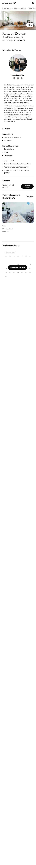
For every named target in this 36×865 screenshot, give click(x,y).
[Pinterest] (18, 78)
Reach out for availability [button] (18, 267)
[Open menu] (3, 3)
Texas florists (23, 8)
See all (29, 196)
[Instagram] (14, 78)
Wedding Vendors (6, 8)
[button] (30, 25)
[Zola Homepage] (10, 3)
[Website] (22, 78)
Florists (15, 8)
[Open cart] (33, 3)
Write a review (19, 40)
